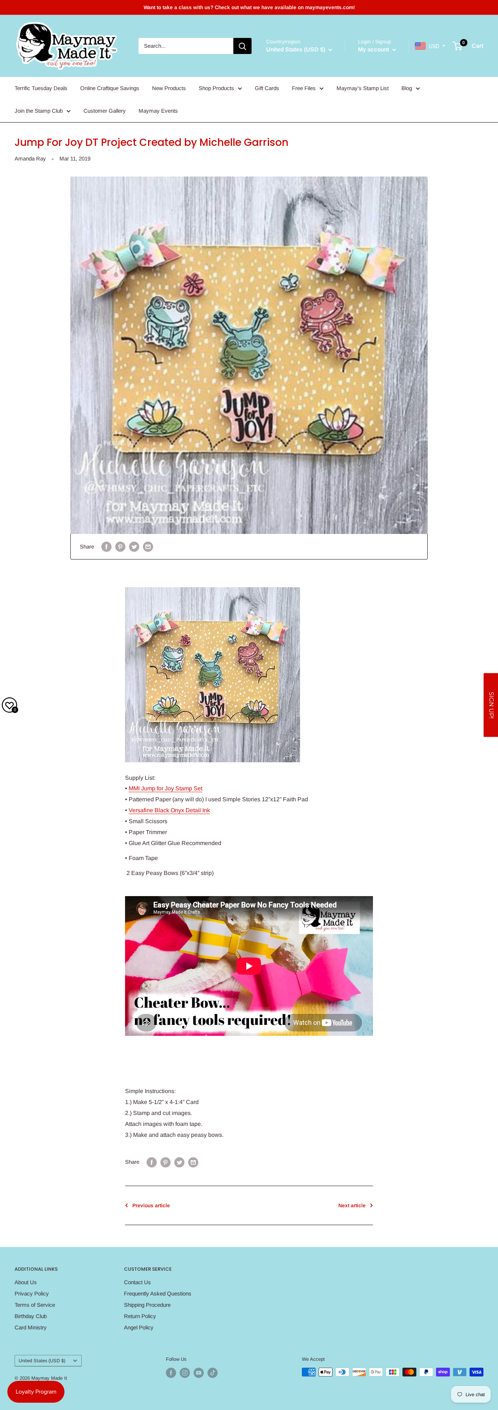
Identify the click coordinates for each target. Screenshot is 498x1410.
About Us (26, 1282)
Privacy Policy (32, 1293)
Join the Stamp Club (39, 111)
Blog (406, 88)
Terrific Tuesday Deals (41, 88)
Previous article (151, 1205)
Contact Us (137, 1282)
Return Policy (140, 1316)
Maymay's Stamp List (362, 88)
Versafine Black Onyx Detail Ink (169, 810)
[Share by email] (148, 546)
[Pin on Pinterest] (120, 546)
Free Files (304, 88)
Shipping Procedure (147, 1305)
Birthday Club (31, 1316)
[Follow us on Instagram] (185, 1373)
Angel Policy (138, 1327)
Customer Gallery (104, 111)
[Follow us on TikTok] (212, 1373)
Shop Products (216, 88)
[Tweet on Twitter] (134, 546)
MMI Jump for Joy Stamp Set (165, 788)
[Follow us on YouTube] (199, 1373)
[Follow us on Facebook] (171, 1373)
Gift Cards (267, 88)
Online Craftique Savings (109, 88)
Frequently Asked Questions (157, 1293)
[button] (490, 705)
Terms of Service (35, 1305)
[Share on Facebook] (106, 546)
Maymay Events (158, 111)
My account (374, 49)
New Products (169, 88)
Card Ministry (31, 1327)
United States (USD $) (42, 1360)
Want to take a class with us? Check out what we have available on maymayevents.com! (249, 7)
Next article (352, 1205)
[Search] (242, 46)
